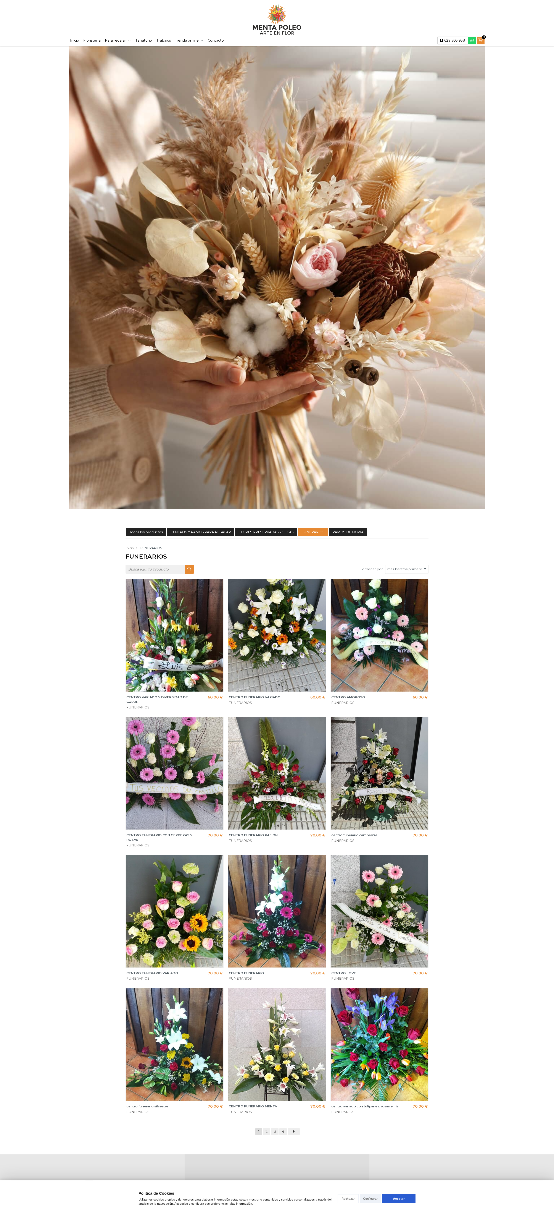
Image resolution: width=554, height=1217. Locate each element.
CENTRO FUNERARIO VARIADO (254, 697)
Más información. (241, 1203)
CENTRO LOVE (343, 973)
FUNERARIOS (138, 707)
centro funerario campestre (354, 835)
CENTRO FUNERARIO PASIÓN (253, 835)
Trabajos (163, 40)
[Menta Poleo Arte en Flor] (277, 19)
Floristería (92, 40)
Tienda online (187, 40)
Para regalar (115, 40)
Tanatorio (143, 40)
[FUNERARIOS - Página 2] (294, 1131)
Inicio (74, 40)
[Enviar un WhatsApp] (472, 40)
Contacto (216, 40)
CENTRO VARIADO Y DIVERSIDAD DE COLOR (157, 699)
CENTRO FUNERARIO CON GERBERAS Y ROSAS (159, 837)
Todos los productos (146, 532)
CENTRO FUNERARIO (246, 973)
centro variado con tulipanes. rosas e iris (364, 1106)
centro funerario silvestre (147, 1106)
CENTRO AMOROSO (348, 697)
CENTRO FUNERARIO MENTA (253, 1106)
